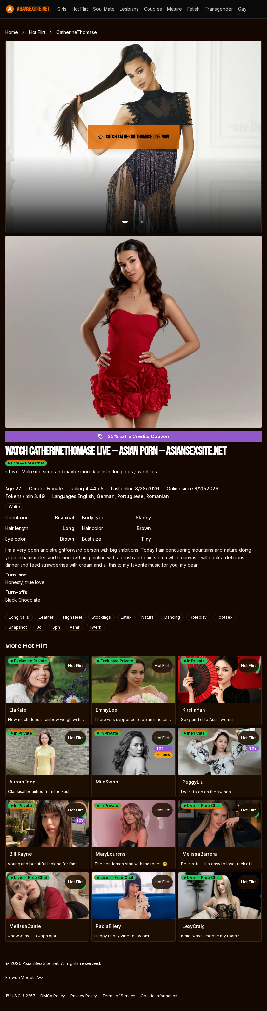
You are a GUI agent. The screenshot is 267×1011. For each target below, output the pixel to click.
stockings (101, 617)
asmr (74, 627)
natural (148, 617)
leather (46, 617)
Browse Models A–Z (24, 977)
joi (40, 627)
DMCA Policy (52, 995)
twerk (95, 627)
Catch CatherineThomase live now (137, 139)
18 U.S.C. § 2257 (20, 995)
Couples (153, 9)
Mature (174, 9)
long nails (19, 617)
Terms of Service (118, 995)
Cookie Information (159, 995)
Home (11, 32)
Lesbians (129, 9)
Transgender (219, 9)
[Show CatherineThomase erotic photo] (125, 222)
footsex (224, 617)
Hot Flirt (80, 9)
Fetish (193, 9)
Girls (61, 9)
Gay (242, 9)
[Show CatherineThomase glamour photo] (142, 222)
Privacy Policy (83, 995)
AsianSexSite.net (28, 9)
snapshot (18, 627)
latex (126, 617)
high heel (72, 617)
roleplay (198, 617)
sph (56, 627)
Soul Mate (104, 9)
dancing (172, 617)
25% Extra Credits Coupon (142, 438)
